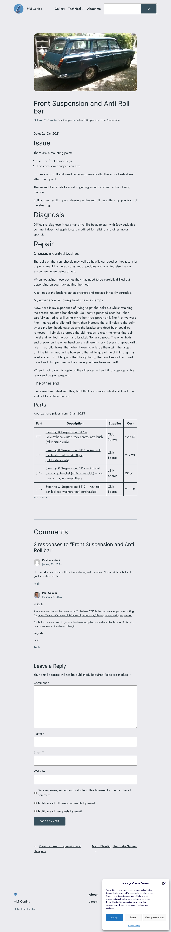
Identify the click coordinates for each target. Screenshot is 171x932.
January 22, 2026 (52, 597)
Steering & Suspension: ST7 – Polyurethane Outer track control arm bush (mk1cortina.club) (74, 437)
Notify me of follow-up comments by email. (67, 803)
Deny (133, 917)
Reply (37, 584)
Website (39, 771)
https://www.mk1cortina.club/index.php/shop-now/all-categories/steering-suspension (85, 615)
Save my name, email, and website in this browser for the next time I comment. (84, 792)
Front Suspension (110, 120)
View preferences (154, 917)
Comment (42, 682)
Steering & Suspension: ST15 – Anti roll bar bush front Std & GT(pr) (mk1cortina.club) (73, 455)
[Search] (148, 8)
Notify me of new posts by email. (60, 811)
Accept (114, 917)
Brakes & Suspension (87, 120)
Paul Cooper (65, 120)
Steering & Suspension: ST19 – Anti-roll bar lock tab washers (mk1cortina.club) (73, 489)
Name (39, 733)
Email (39, 752)
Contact (93, 902)
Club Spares (112, 437)
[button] (164, 883)
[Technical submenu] (83, 9)
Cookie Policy (134, 925)
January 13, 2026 (51, 564)
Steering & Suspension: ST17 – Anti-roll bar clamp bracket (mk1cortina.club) (73, 471)
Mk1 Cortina (34, 8)
